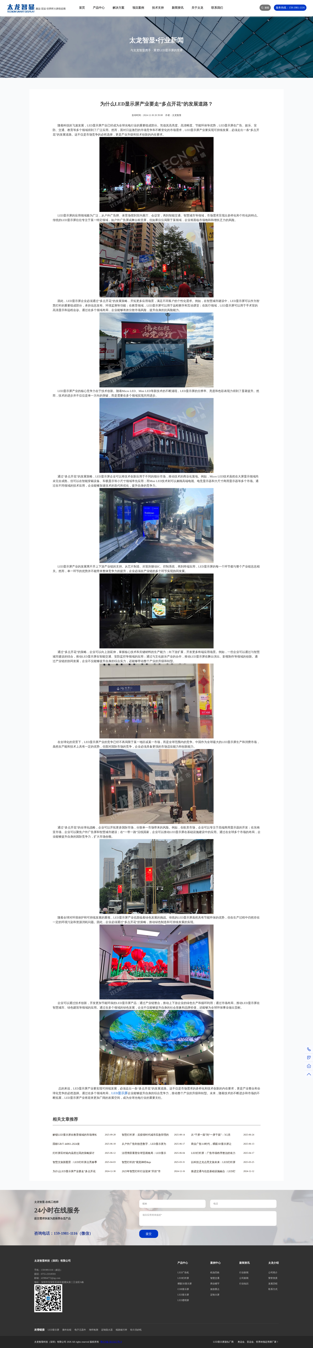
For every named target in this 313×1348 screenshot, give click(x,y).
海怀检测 (93, 1330)
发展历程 (272, 1283)
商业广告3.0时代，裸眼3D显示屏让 (211, 1143)
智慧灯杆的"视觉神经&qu (136, 1162)
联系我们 (217, 7)
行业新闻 (243, 1272)
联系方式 (272, 1289)
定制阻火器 (107, 1330)
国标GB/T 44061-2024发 (66, 1143)
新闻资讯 (178, 7)
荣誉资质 (272, 1278)
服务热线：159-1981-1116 (290, 7)
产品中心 (99, 7)
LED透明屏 (183, 1300)
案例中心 (215, 1262)
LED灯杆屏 (183, 1278)
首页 (82, 7)
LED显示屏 (183, 1295)
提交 (149, 1234)
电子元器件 (80, 1330)
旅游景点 (214, 1289)
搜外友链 (66, 1330)
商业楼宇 (214, 1283)
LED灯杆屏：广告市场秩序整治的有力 (213, 1153)
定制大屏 (214, 1295)
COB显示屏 (183, 1289)
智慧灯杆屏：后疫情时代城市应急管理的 (145, 1134)
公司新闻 (243, 1278)
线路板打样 (121, 1330)
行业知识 (243, 1283)
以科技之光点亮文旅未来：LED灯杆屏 (213, 1162)
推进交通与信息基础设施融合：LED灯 (213, 1171)
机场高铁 (214, 1272)
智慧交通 (214, 1278)
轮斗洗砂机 (136, 1330)
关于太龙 (197, 7)
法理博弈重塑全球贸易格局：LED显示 (144, 1153)
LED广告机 (183, 1272)
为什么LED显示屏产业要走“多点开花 (74, 1171)
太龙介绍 (273, 1262)
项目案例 (138, 7)
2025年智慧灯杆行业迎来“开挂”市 (141, 1171)
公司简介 (272, 1272)
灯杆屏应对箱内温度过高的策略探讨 (73, 1153)
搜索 (267, 8)
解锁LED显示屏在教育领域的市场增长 (75, 1134)
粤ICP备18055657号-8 (111, 1342)
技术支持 (158, 7)
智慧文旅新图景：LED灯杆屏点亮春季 (75, 1162)
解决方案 (118, 7)
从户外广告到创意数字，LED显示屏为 (144, 1143)
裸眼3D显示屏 (185, 1283)
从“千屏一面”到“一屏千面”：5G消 (210, 1134)
